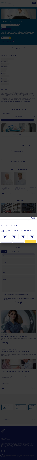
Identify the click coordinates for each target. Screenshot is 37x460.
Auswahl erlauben (18, 241)
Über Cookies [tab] (30, 220)
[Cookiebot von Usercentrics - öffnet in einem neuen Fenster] (31, 218)
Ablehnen (6, 241)
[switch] (14, 237)
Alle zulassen (30, 241)
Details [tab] (18, 220)
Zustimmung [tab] (6, 220)
